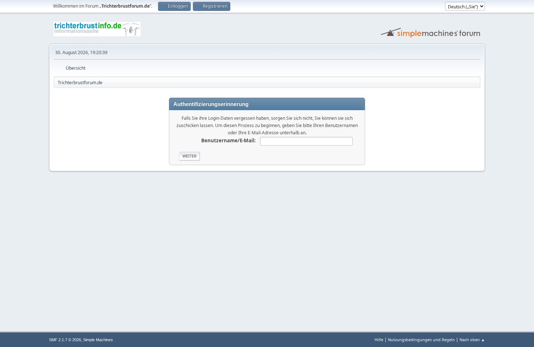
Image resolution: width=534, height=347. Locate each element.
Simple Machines (98, 340)
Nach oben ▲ (472, 339)
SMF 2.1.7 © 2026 (65, 340)
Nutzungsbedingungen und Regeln (421, 339)
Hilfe (379, 339)
